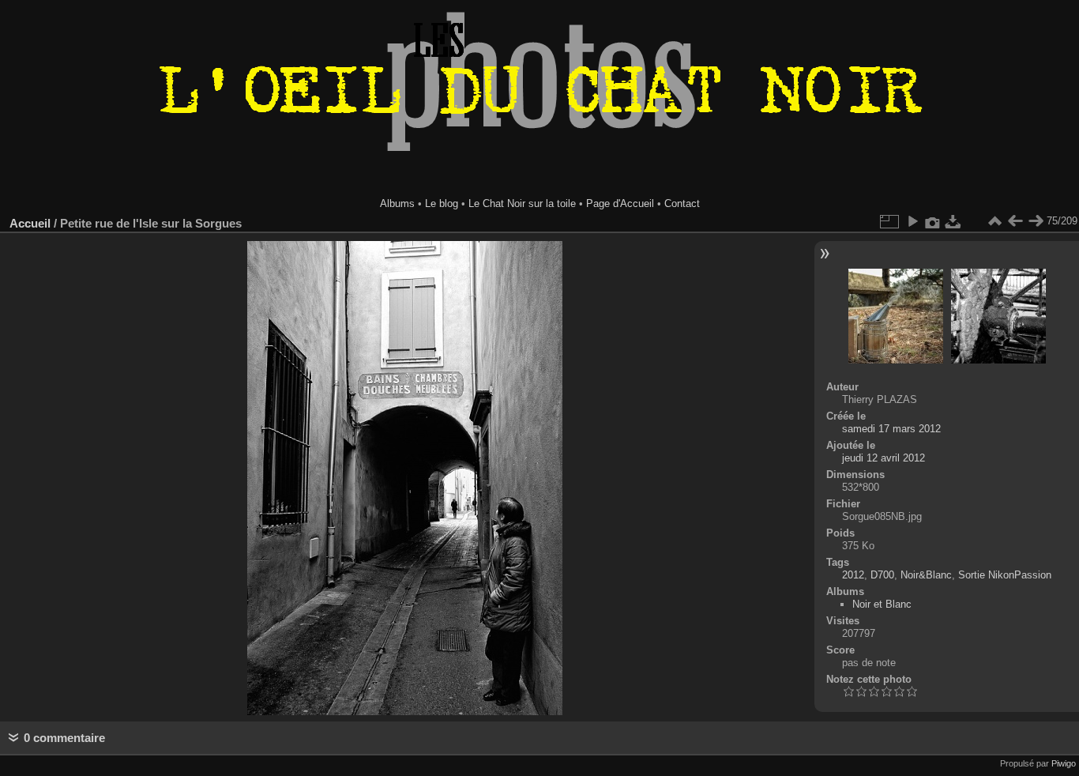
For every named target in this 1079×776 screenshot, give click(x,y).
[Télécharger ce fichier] (953, 221)
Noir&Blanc (926, 575)
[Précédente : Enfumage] (1015, 221)
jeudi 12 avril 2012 (883, 458)
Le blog (441, 203)
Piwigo (1063, 763)
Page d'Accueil (620, 203)
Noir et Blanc (882, 604)
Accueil (30, 223)
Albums (397, 203)
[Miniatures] (994, 221)
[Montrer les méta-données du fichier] (933, 221)
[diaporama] (912, 221)
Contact (682, 203)
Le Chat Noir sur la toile (522, 203)
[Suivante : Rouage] (1035, 221)
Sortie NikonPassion (1004, 575)
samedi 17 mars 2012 (891, 429)
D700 (882, 575)
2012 (853, 575)
